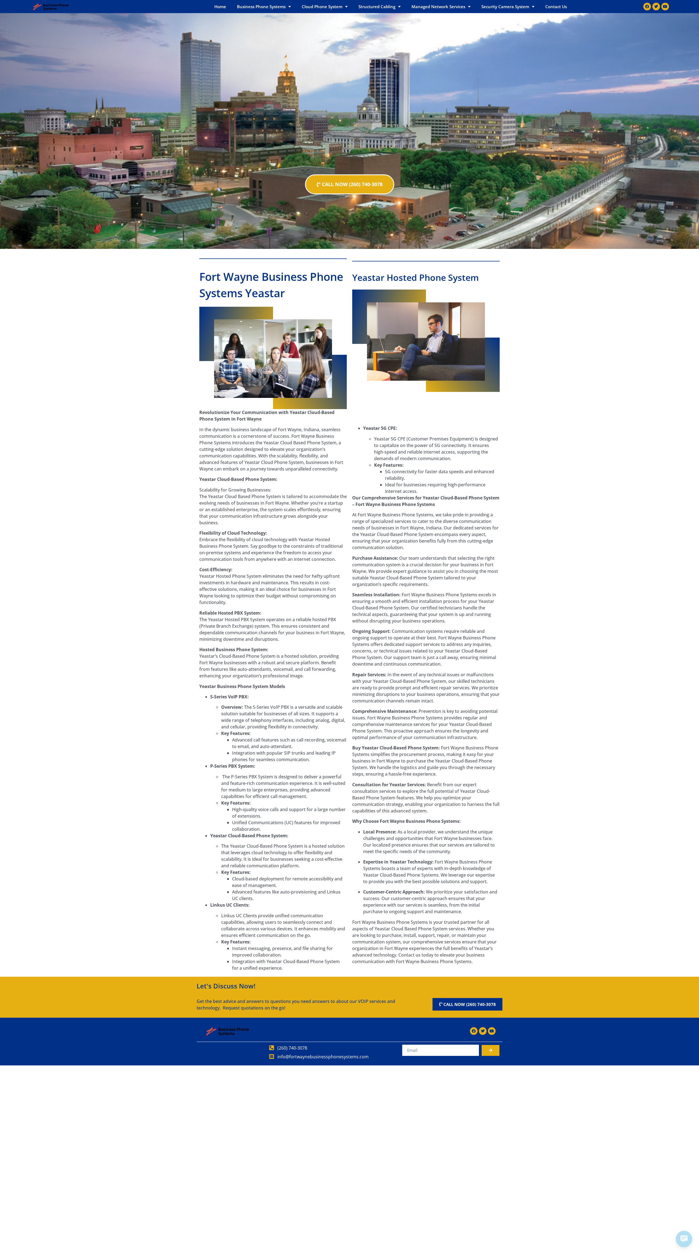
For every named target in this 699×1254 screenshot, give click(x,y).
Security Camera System (505, 6)
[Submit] (490, 1050)
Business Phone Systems (261, 6)
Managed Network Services (438, 6)
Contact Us (556, 6)
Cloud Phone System (322, 6)
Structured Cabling (377, 6)
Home (220, 6)
